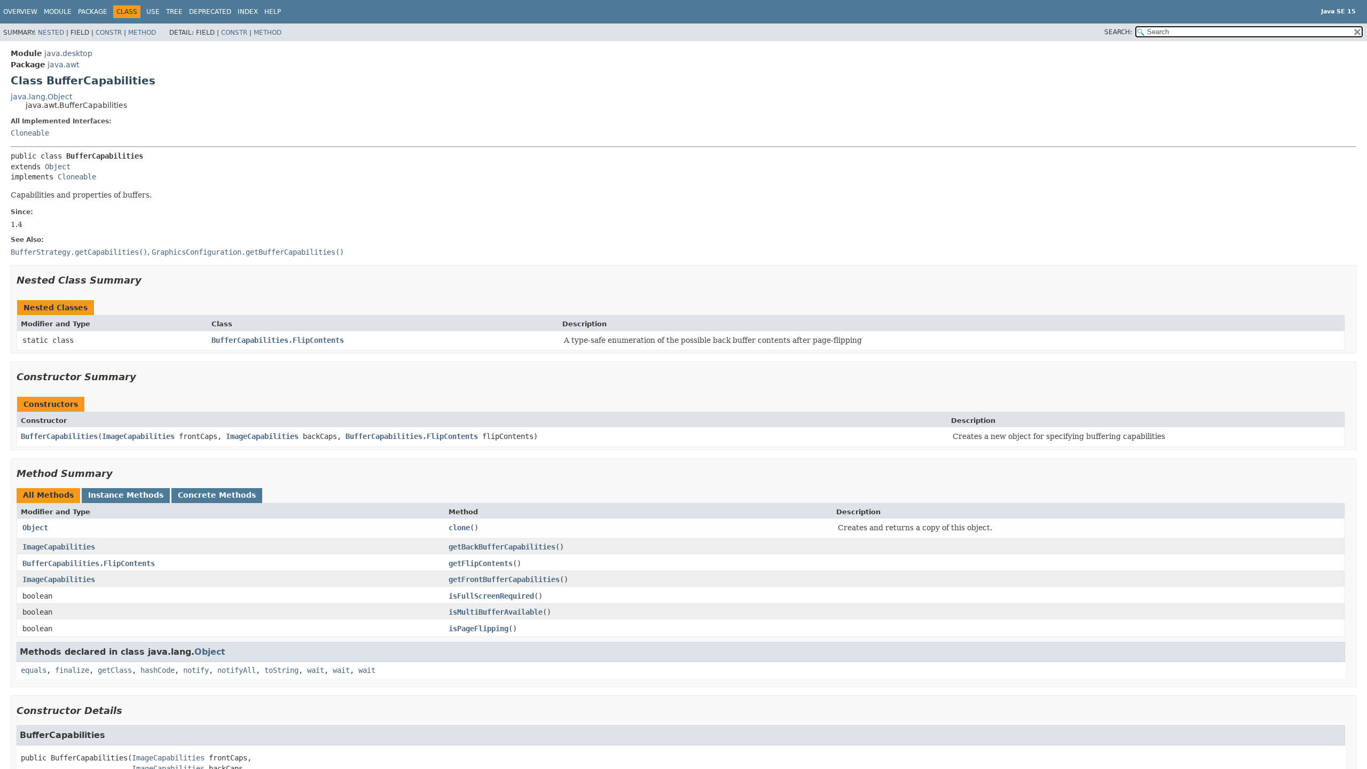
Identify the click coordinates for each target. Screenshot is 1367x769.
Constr (109, 32)
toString (281, 670)
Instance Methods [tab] (125, 495)
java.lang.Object (41, 96)
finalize (72, 670)
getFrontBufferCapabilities (504, 579)
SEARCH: (1118, 32)
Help (272, 11)
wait (315, 670)
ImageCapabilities (138, 436)
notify (196, 670)
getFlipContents (481, 563)
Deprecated (210, 11)
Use (153, 11)
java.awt (63, 64)
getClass (115, 670)
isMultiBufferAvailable (496, 612)
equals (33, 670)
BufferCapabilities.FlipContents (277, 340)
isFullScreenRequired (491, 596)
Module (58, 11)
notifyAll (236, 670)
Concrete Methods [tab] (217, 495)
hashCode (157, 670)
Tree (174, 11)
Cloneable (30, 133)
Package (92, 11)
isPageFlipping (478, 628)
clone (459, 527)
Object (57, 166)
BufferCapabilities (59, 436)
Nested (51, 32)
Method (142, 32)
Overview (20, 11)
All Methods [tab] (48, 495)
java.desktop (68, 53)
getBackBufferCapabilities (502, 547)
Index (248, 11)
